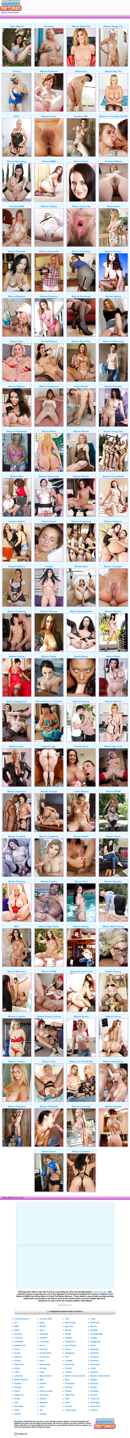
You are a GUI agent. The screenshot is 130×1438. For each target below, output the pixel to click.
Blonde (68, 1330)
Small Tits (94, 1399)
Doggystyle (95, 1342)
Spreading (95, 1402)
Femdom (44, 1349)
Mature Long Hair (81, 1106)
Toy (41, 1410)
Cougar (49, 566)
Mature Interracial (16, 791)
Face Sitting (70, 1345)
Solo (16, 1402)
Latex (16, 1372)
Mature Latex (17, 746)
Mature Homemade (17, 431)
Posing (93, 1387)
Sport (67, 1402)
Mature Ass (81, 71)
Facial (17, 1349)
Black (42, 1330)
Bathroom (94, 1323)
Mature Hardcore (113, 521)
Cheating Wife (16, 206)
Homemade (45, 1364)
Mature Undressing (113, 341)
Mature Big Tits (113, 71)
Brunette (18, 1334)
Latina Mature (81, 791)
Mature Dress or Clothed (49, 701)
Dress (42, 1345)
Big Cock (69, 1326)
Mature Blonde (81, 431)
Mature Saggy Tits (113, 26)
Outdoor (18, 1383)
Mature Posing (17, 656)
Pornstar (69, 1387)
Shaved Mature (49, 341)
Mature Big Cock (113, 746)
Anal (67, 1319)
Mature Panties (49, 206)
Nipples (93, 1380)
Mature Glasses (49, 611)
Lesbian (68, 1372)
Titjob (16, 1410)
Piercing (94, 1383)
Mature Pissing (49, 881)
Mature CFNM (49, 971)
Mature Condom (16, 836)
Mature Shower (113, 1106)
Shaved (93, 1395)
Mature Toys (49, 1061)
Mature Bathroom (16, 971)
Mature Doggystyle (16, 701)
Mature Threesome (49, 476)
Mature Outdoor (113, 611)
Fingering (94, 1349)
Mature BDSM (113, 791)
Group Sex (44, 1357)
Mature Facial (49, 521)
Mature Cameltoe (81, 1151)
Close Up (18, 1338)
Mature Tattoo (113, 1016)
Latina (93, 1368)
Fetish (68, 1349)
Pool (42, 1387)
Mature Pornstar (49, 296)
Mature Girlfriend (49, 1106)
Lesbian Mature (16, 521)
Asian (93, 1319)
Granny (17, 71)
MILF (17, 926)
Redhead (94, 1391)
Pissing (17, 1387)
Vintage (43, 1414)
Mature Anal (81, 566)
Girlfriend (94, 1353)
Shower (43, 1399)
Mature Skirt (16, 476)
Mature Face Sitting (113, 476)
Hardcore (94, 1361)
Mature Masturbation (81, 611)
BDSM (42, 1326)
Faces (93, 1345)
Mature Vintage (113, 251)
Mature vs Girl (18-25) (81, 1061)
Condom (43, 1338)
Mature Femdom (17, 1106)
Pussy (17, 1391)
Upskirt (17, 1414)
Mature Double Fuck (81, 971)
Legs (42, 1372)
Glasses (18, 1357)
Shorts (17, 1399)
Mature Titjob (49, 656)
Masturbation (46, 1376)
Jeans (17, 1368)
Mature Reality (81, 926)
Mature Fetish (81, 836)
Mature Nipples (17, 386)
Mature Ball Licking (113, 926)
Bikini (16, 1330)
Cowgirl (68, 1338)
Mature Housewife (49, 251)
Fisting (17, 1353)
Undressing (70, 1410)
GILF (16, 116)
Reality (68, 1391)
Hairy (42, 1361)
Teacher (68, 1406)
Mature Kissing (81, 701)
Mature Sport (49, 1151)
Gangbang (69, 1353)
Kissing (43, 1368)
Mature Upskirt (113, 296)
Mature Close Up (81, 206)
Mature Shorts (81, 1016)
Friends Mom (81, 746)
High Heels (19, 1364)
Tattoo (42, 1406)
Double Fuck (20, 1345)
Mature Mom (113, 206)
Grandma (49, 26)
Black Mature (81, 656)
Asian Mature (81, 386)
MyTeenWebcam (65, 1305)
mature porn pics (99, 1292)
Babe (42, 1323)
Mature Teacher (16, 1061)
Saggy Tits (19, 1395)
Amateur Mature (113, 161)
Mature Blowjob (16, 296)
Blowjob (94, 1330)
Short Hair (69, 1395)
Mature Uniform (16, 566)
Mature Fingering (16, 611)
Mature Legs (49, 746)
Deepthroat (70, 1342)
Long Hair (18, 1376)
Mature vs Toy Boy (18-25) (113, 116)
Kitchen (68, 1368)
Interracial (95, 1364)
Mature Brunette (113, 386)
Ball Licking (70, 1323)
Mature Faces (81, 161)
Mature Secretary (81, 251)
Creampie (18, 1342)
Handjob (68, 1361)
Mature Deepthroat (113, 1061)
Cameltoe (44, 1334)
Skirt (67, 1399)
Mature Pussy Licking (49, 1016)
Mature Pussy (49, 116)
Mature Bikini (49, 431)
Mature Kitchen (113, 701)
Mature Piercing (16, 881)
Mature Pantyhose (49, 386)
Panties (43, 1383)
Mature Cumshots (48, 836)
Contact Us (22, 1434)
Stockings (18, 1406)
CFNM (68, 1334)
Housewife (70, 1364)
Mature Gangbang (81, 521)
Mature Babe (113, 656)
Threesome (95, 1406)
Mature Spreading (16, 161)
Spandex (44, 1402)
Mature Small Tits (81, 26)
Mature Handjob (16, 251)
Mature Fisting (113, 971)
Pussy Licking (46, 1391)
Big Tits (93, 1326)
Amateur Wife (81, 116)
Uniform (94, 1410)
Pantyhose (70, 1383)
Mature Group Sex (113, 431)
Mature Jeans (113, 836)
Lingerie (94, 1372)
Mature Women (81, 476)
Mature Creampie (113, 566)
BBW (16, 1326)
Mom (67, 1380)
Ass (16, 1323)
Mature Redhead (49, 71)
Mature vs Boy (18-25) (75, 1376)
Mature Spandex (113, 881)
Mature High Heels (49, 926)
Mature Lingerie (16, 1016)
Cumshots (44, 1342)
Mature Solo (16, 341)
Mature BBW (49, 161)
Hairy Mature (17, 26)
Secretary (44, 1395)
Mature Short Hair (81, 341)
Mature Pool (81, 881)
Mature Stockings (81, 296)
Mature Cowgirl (49, 791)
